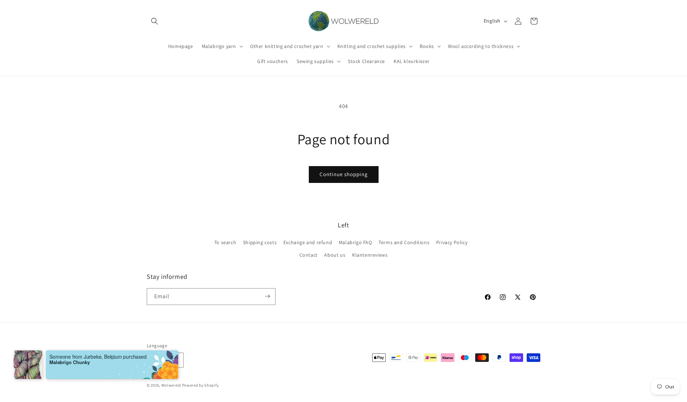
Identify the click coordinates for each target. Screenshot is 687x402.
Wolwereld (171, 385)
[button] (154, 21)
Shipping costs (260, 242)
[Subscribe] (267, 296)
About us (334, 255)
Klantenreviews (370, 255)
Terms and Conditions (404, 242)
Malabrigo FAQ (355, 242)
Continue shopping (344, 174)
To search (225, 242)
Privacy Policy (451, 242)
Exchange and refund (307, 242)
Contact (308, 255)
